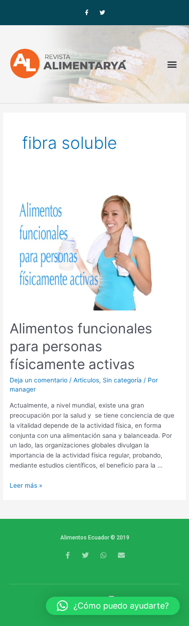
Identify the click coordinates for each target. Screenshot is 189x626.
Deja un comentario (38, 380)
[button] (172, 63)
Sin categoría (122, 380)
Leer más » (26, 485)
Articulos (86, 380)
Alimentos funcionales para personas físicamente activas (81, 346)
